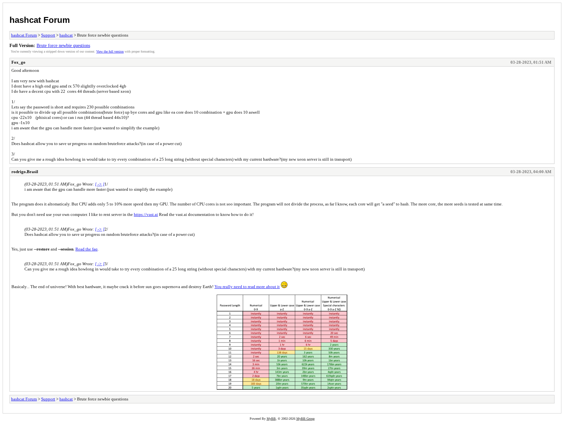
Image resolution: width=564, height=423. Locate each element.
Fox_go (18, 62)
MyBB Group (305, 418)
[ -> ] (99, 184)
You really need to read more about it (247, 286)
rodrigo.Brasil (24, 171)
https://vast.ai (146, 214)
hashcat (66, 35)
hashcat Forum (39, 20)
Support (48, 35)
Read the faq (86, 249)
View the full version (110, 51)
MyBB (271, 418)
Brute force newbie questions (63, 45)
